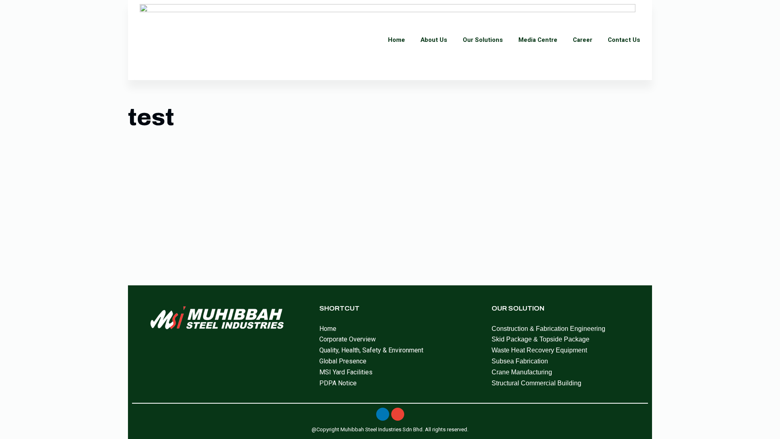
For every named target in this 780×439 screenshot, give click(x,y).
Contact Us (624, 39)
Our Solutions (483, 39)
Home (396, 39)
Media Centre (537, 39)
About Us (433, 39)
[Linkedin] (382, 414)
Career (582, 39)
